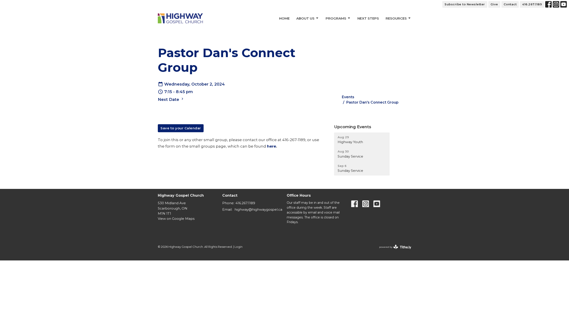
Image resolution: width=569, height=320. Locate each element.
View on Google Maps (176, 218)
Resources (396, 18)
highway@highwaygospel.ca (258, 209)
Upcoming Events (352, 126)
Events (348, 97)
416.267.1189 (532, 4)
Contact (510, 4)
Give (494, 4)
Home (284, 18)
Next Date (169, 99)
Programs (336, 18)
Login (238, 246)
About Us (305, 18)
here (271, 146)
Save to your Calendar (180, 128)
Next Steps (368, 18)
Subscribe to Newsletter (465, 4)
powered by (393, 251)
